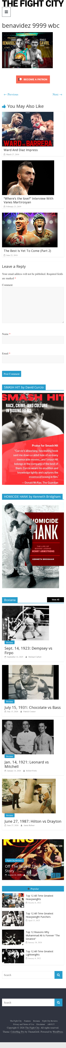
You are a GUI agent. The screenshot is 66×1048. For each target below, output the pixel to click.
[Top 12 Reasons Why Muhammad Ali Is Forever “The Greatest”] (14, 929)
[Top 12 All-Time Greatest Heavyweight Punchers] (14, 911)
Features (27, 1020)
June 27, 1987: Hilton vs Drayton (33, 821)
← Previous (11, 94)
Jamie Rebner (29, 825)
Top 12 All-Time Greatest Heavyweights (39, 897)
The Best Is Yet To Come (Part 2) (27, 251)
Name (6, 334)
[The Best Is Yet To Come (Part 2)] (30, 215)
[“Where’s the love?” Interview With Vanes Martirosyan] (28, 162)
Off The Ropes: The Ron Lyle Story (29, 868)
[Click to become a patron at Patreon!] (33, 76)
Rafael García (31, 874)
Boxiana (9, 642)
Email (6, 353)
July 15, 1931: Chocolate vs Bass (33, 707)
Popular (35, 888)
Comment (7, 285)
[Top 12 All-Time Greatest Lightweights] (14, 949)
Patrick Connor (29, 711)
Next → (57, 94)
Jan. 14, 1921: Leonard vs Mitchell (27, 764)
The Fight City (16, 1020)
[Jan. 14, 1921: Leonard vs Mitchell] (28, 721)
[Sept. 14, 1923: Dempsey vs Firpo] (25, 607)
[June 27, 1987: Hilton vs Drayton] (29, 780)
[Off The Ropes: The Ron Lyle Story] (33, 841)
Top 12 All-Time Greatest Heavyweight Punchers (39, 915)
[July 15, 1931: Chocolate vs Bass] (30, 666)
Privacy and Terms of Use (23, 1024)
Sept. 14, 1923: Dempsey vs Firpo (28, 650)
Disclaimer (40, 1024)
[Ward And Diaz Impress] (27, 114)
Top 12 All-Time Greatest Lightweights (39, 953)
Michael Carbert (34, 656)
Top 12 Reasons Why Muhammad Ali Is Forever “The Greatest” (43, 935)
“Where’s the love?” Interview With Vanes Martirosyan (28, 200)
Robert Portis (31, 770)
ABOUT (50, 1024)
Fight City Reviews (14, 860)
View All (55, 599)
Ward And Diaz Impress (21, 150)
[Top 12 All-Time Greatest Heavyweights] (14, 893)
